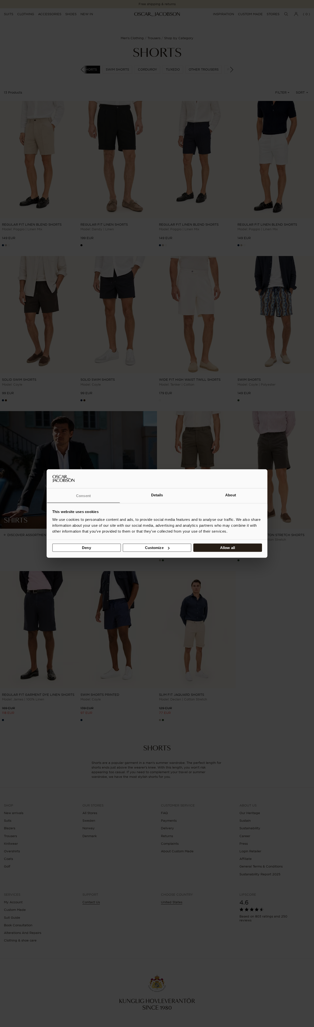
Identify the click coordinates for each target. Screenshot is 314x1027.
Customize (154, 548)
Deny (86, 548)
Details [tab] (157, 495)
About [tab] (230, 495)
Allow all (227, 548)
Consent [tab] (83, 495)
